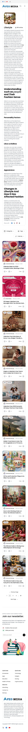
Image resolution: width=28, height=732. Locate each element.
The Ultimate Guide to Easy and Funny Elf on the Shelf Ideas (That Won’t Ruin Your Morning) (13, 582)
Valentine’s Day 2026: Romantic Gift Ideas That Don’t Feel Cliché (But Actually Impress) (12, 407)
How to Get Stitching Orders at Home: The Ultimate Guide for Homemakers (12, 512)
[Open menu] (25, 6)
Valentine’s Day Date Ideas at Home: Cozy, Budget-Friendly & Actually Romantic (12, 337)
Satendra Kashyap (10, 263)
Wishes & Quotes (8, 277)
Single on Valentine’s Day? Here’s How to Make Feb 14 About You (13, 372)
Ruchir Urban (8, 298)
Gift (5, 312)
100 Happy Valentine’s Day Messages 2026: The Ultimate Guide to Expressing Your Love (13, 302)
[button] (10, 1)
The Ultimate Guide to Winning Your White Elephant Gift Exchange (13, 547)
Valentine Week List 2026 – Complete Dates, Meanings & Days (13, 267)
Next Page (14, 599)
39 (20, 595)
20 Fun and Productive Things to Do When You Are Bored (13, 477)
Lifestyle (6, 242)
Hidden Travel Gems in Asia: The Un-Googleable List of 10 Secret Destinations (12, 442)
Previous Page (13, 592)
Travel (11, 417)
